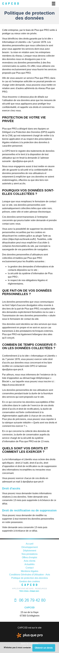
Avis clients (29, 561)
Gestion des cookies (29, 581)
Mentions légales (29, 571)
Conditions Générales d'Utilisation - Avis (29, 574)
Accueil (29, 544)
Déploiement (29, 550)
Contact (30, 568)
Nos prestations (30, 554)
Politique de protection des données (29, 578)
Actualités (29, 564)
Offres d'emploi (29, 557)
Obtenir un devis (44, 648)
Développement (29, 547)
